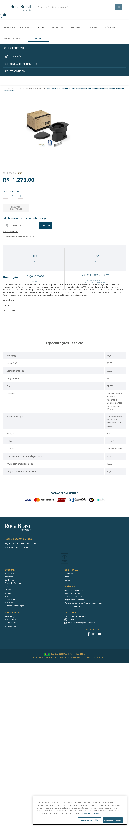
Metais (8, 593)
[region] (80, 810)
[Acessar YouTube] (99, 634)
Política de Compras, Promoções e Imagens (84, 603)
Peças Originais (11, 599)
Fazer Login (10, 616)
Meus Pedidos (11, 622)
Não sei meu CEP (10, 231)
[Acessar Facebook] (89, 634)
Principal (7, 88)
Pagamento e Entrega (74, 599)
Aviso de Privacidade (73, 590)
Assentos (9, 576)
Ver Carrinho (10, 619)
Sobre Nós (69, 573)
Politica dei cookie (90, 813)
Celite (67, 580)
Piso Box (9, 602)
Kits (16, 88)
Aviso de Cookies (72, 593)
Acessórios (10, 573)
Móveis (8, 596)
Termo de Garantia (73, 606)
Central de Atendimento (75, 616)
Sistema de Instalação (14, 605)
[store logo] (20, 7)
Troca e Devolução (73, 596)
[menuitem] (16, 27)
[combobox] (75, 7)
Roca (66, 576)
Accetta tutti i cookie (112, 820)
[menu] (64, 33)
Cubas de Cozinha (13, 583)
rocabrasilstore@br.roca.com (81, 622)
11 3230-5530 (73, 619)
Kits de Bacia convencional (32, 88)
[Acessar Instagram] (93, 634)
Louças (8, 589)
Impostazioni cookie (89, 820)
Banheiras (9, 580)
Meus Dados (10, 626)
